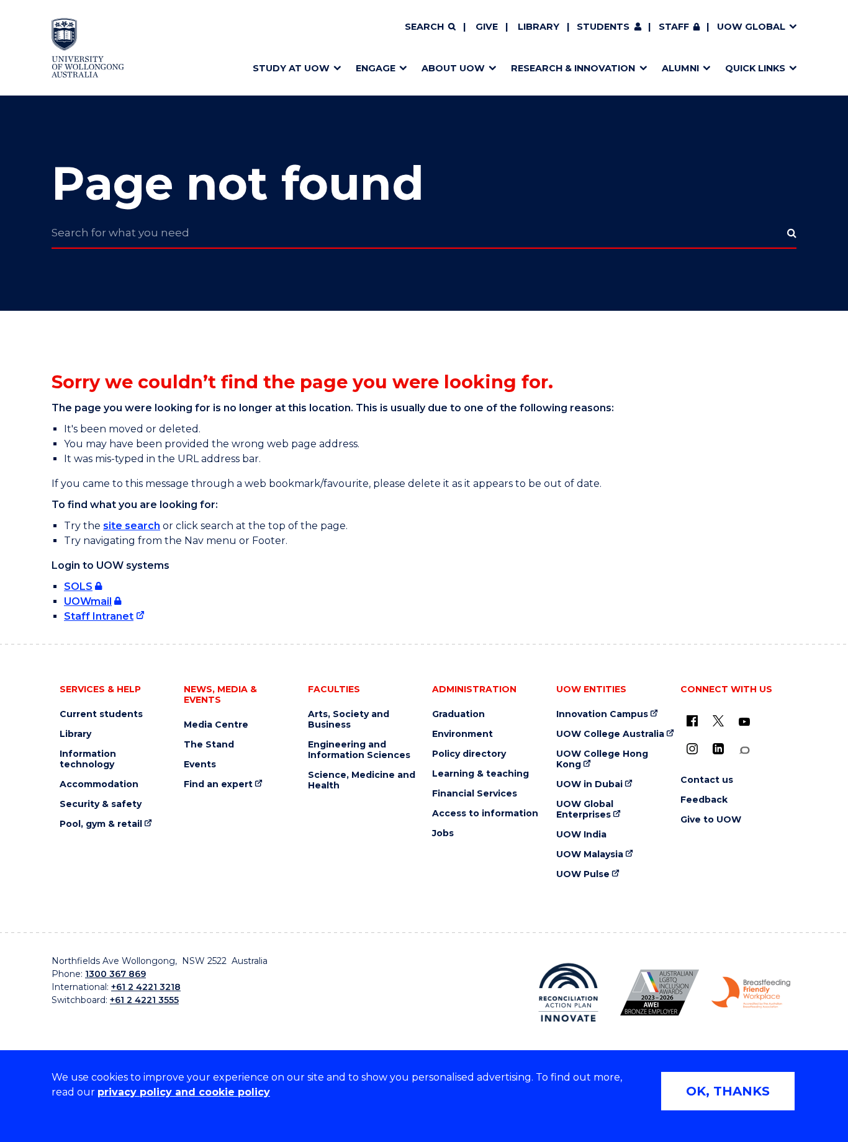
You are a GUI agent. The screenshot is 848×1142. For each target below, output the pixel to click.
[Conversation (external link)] (744, 750)
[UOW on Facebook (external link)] (692, 721)
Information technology (88, 759)
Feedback (704, 800)
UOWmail (88, 601)
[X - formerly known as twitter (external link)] (718, 721)
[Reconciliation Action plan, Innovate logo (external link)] (568, 992)
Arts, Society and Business (348, 719)
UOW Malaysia (589, 854)
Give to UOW (710, 819)
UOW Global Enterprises (584, 809)
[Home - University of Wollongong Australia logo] (88, 48)
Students (603, 26)
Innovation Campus (602, 714)
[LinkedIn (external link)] (718, 749)
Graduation (458, 714)
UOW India (581, 834)
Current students (101, 714)
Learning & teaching (480, 774)
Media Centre (216, 725)
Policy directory (469, 754)
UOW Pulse (583, 874)
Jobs (443, 833)
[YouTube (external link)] (744, 722)
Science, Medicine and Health (361, 780)
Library (538, 26)
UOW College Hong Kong (602, 759)
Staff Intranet (98, 616)
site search (131, 526)
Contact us (706, 780)
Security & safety (101, 804)
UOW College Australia (610, 734)
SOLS (78, 586)
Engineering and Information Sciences (359, 750)
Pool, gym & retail (101, 824)
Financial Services (474, 793)
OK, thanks (728, 1091)
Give (487, 26)
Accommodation (99, 784)
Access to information (485, 813)
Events (200, 764)
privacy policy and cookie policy (183, 1092)
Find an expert (218, 784)
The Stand (209, 744)
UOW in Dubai (589, 784)
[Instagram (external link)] (692, 749)
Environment (462, 734)
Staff (674, 26)
